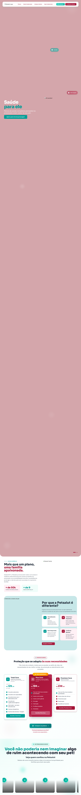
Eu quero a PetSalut (48, 643)
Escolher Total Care (15, 715)
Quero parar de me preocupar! (16, 116)
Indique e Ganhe (38, 4)
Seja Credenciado (48, 4)
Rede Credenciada (27, 4)
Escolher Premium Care (65, 708)
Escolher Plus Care (40, 713)
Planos (19, 4)
